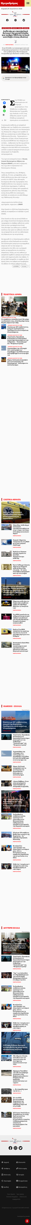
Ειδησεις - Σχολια (17, 28)
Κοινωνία (21, 1162)
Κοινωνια (26, 28)
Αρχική (6, 1162)
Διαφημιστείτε (16, 1199)
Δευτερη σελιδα (11, 927)
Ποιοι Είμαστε (11, 1194)
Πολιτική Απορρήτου (12, 1196)
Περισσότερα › (26, 710)
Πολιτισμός (22, 1168)
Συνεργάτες (22, 1187)
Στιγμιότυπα (22, 1181)
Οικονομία (7, 1181)
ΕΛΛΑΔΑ (24, 266)
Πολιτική (6, 1175)
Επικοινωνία (23, 1196)
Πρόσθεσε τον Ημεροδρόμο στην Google (15, 78)
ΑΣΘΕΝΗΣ (16, 266)
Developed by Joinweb (23, 1216)
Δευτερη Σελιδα (6, 28)
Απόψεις (6, 1168)
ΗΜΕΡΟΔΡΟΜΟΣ (9, 44)
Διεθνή (6, 1187)
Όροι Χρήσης (20, 1194)
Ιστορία (21, 1175)
